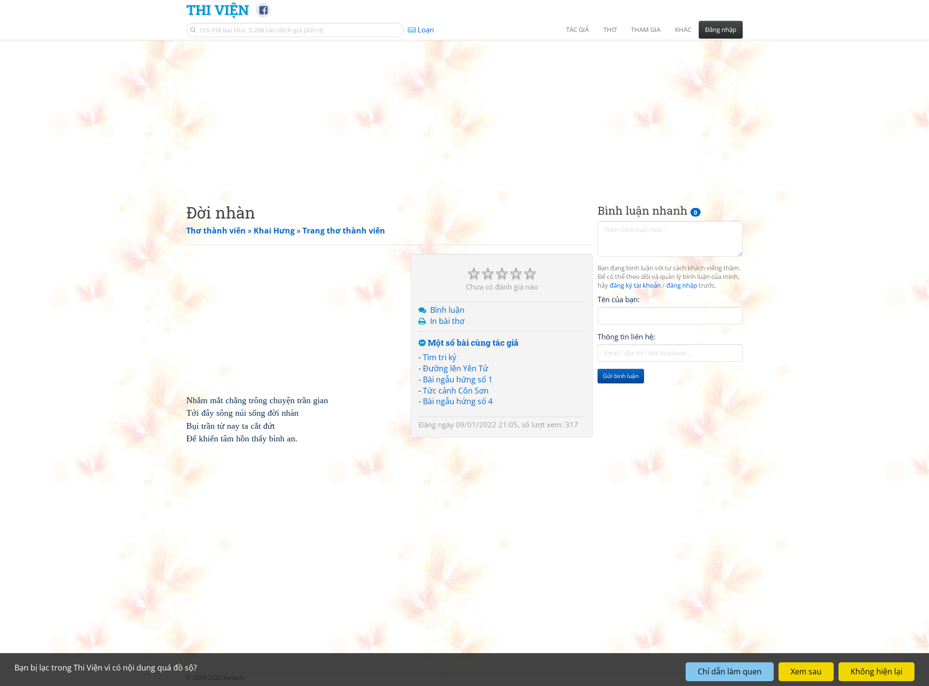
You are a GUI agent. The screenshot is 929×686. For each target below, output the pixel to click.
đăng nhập (681, 285)
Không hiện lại (876, 671)
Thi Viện (217, 9)
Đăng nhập (720, 29)
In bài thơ (447, 321)
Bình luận (447, 310)
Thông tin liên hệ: (626, 336)
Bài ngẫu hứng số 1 (458, 379)
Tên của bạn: (619, 299)
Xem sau (806, 671)
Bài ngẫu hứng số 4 (458, 401)
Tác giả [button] (577, 29)
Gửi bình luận (621, 376)
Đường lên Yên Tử (455, 368)
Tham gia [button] (645, 29)
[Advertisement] (464, 113)
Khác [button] (683, 29)
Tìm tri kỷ (439, 357)
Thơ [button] (609, 29)
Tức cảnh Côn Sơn (456, 390)
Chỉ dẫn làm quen (730, 671)
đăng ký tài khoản (635, 285)
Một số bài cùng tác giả (472, 343)
